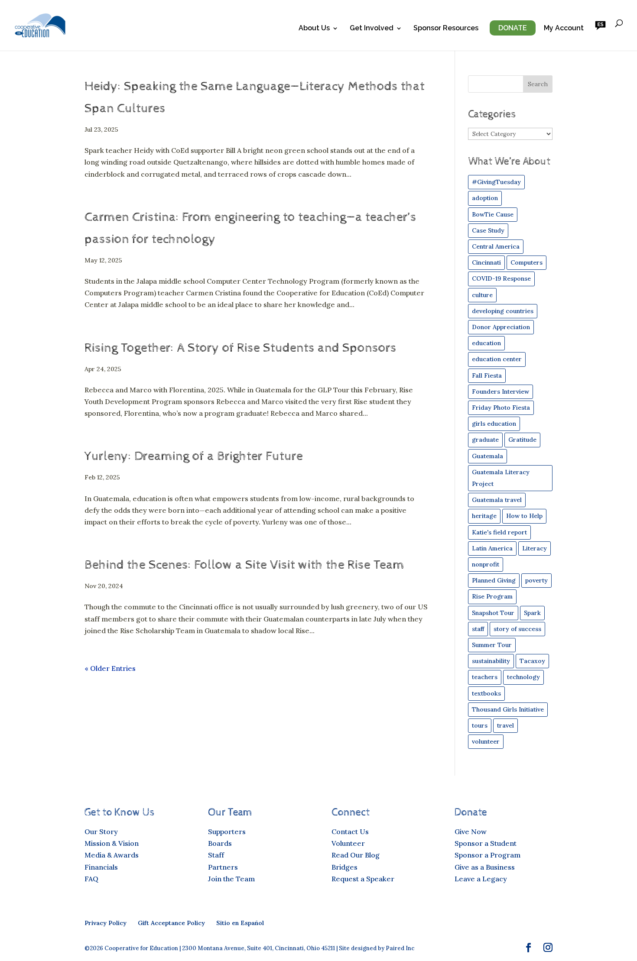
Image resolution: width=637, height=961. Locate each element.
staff (478, 629)
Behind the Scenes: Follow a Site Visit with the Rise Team (244, 565)
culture (482, 295)
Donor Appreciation (501, 327)
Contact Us (350, 831)
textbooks (486, 693)
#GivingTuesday (496, 182)
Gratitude (522, 439)
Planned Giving (494, 580)
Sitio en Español (240, 923)
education (486, 343)
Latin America (492, 548)
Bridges (345, 867)
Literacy (534, 548)
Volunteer (348, 843)
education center (497, 359)
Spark (532, 613)
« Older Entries (110, 668)
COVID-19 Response (501, 278)
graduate (485, 439)
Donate (512, 28)
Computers (526, 262)
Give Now (471, 831)
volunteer (486, 741)
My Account (564, 28)
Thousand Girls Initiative (508, 709)
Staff (216, 855)
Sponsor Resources (445, 28)
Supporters (227, 831)
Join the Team (231, 878)
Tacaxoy (532, 661)
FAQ (91, 878)
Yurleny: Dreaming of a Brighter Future (193, 456)
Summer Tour (492, 645)
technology (523, 677)
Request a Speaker (363, 878)
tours (480, 725)
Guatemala (487, 456)
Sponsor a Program (487, 855)
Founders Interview (500, 391)
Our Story (101, 831)
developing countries (502, 311)
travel (505, 725)
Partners (223, 867)
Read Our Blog (356, 855)
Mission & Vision (111, 843)
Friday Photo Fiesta (501, 407)
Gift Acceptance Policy (171, 923)
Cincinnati (486, 262)
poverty (536, 580)
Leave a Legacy (481, 878)
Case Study (488, 230)
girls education (494, 423)
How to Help (524, 516)
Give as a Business (485, 867)
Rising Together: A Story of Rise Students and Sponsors (240, 348)
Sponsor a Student (486, 843)
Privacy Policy (105, 923)
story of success (517, 629)
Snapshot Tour (493, 613)
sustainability (491, 661)
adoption (485, 198)
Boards (220, 843)
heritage (484, 516)
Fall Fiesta (487, 375)
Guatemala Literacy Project (501, 478)
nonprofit (485, 564)
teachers (484, 677)
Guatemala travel (497, 500)
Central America (496, 246)
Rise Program (492, 596)
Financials (101, 867)
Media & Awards (111, 855)
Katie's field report (499, 532)
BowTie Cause (493, 214)
